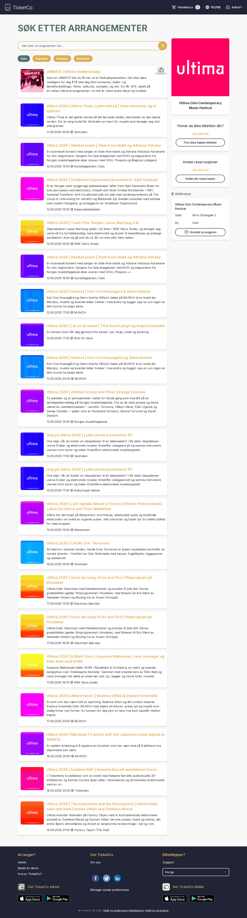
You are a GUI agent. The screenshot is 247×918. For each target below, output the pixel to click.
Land (166, 866)
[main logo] (18, 7)
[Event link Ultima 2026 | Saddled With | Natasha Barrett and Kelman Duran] (31, 778)
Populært (41, 58)
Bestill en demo (28, 868)
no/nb (216, 7)
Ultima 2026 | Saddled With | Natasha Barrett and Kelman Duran (102, 769)
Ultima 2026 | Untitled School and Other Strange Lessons (96, 392)
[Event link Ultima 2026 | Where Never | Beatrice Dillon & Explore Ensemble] (31, 704)
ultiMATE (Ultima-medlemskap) (74, 71)
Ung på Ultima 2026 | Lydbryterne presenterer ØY (90, 435)
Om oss (95, 862)
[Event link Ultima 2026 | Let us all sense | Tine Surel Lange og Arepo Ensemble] (31, 334)
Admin (22, 862)
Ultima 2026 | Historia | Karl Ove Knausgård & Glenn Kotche (98, 291)
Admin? (236, 7)
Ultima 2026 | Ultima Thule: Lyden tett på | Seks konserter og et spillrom (101, 108)
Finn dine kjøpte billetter (200, 142)
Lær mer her (200, 133)
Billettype (83, 58)
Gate (178, 215)
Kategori (62, 58)
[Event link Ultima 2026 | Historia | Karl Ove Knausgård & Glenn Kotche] (31, 300)
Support (168, 862)
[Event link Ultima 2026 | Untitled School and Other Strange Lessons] (31, 401)
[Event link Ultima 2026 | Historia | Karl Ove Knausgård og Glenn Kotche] (31, 366)
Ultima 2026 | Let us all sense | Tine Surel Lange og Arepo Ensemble (106, 326)
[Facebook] (95, 878)
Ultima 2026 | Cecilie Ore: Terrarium (78, 543)
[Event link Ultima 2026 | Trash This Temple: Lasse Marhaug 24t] (31, 231)
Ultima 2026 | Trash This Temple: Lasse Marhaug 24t (93, 223)
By (177, 223)
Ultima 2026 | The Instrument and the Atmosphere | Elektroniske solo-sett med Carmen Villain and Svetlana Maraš (102, 806)
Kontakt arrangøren (203, 232)
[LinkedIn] (117, 878)
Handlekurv (188, 7)
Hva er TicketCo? (30, 874)
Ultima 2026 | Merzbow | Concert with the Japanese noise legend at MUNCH (106, 737)
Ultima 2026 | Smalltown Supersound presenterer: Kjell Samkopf (102, 180)
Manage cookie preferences (109, 890)
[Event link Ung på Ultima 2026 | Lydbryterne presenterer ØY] (31, 444)
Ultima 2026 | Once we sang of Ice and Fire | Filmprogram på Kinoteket (99, 580)
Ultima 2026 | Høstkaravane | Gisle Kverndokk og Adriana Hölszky (104, 145)
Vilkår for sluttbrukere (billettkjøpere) (123, 910)
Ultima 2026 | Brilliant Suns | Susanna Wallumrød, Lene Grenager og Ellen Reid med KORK (106, 659)
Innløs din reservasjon (200, 178)
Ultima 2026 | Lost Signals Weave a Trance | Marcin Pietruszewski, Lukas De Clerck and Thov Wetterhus (105, 506)
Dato (24, 58)
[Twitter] (106, 878)
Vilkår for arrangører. (157, 910)
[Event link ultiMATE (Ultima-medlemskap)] (31, 80)
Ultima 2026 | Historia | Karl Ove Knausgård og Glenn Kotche (99, 357)
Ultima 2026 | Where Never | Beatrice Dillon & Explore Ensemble (102, 696)
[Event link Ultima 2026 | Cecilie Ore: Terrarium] (31, 552)
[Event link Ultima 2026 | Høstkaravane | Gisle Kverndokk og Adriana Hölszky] (31, 154)
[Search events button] (162, 45)
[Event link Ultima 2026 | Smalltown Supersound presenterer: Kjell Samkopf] (31, 188)
